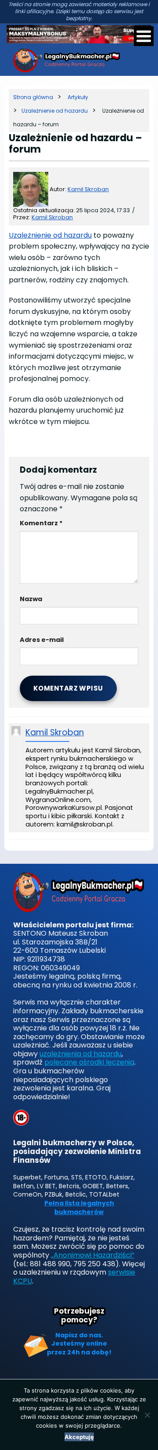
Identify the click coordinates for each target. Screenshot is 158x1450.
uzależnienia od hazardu (81, 1054)
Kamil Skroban (88, 189)
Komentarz (41, 523)
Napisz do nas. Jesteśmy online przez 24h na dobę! (79, 1344)
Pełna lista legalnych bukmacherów (79, 1207)
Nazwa (31, 599)
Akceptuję (79, 1436)
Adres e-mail (42, 639)
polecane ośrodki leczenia (89, 1062)
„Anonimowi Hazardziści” (92, 1255)
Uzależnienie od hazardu (50, 235)
